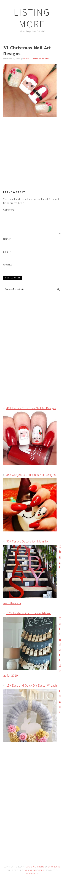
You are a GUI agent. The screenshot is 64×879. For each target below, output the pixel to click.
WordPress (32, 873)
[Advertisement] (33, 152)
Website (7, 264)
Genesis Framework (33, 870)
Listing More (32, 18)
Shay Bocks (54, 866)
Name (7, 238)
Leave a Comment (41, 58)
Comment (9, 209)
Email (7, 251)
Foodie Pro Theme (34, 866)
